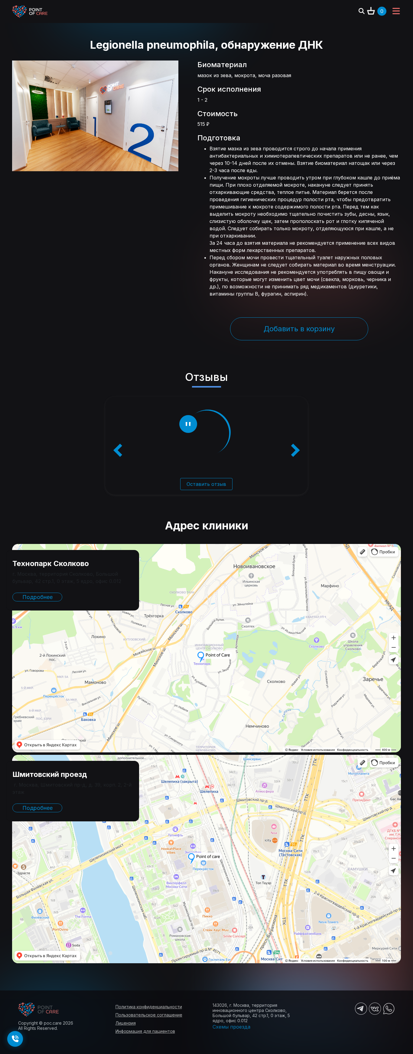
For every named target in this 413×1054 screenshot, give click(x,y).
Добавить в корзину (299, 328)
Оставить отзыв (206, 484)
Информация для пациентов (145, 1031)
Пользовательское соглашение (148, 1014)
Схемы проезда (231, 1027)
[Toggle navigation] (396, 11)
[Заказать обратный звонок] (15, 1039)
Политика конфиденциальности (148, 1006)
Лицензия (125, 1023)
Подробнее (37, 597)
